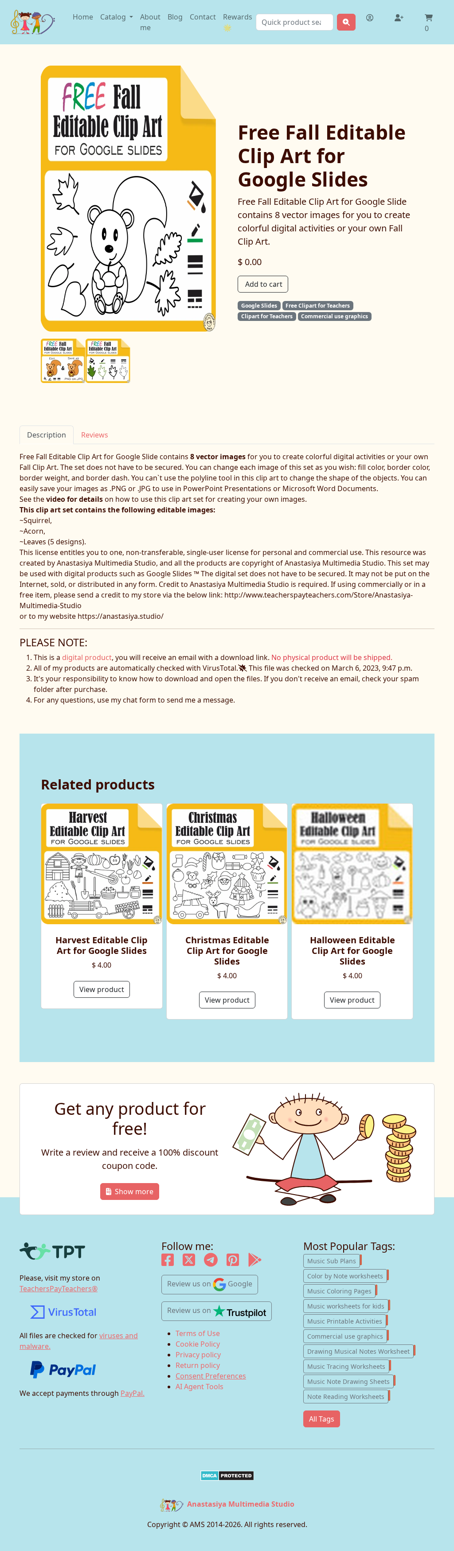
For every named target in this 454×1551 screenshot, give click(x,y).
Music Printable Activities (346, 1320)
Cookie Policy (198, 1344)
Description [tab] (46, 435)
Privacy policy (198, 1355)
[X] (189, 1262)
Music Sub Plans (333, 1260)
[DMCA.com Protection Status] (227, 1475)
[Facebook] (167, 1262)
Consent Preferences (211, 1376)
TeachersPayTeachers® (59, 1288)
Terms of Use (198, 1333)
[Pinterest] (233, 1262)
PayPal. (133, 1393)
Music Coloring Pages (341, 1290)
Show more (134, 1191)
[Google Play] (255, 1262)
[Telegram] (211, 1262)
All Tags (321, 1419)
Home (83, 17)
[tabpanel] (227, 536)
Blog (175, 17)
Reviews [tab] (94, 435)
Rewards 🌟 (237, 22)
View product (101, 989)
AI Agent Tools (199, 1386)
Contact (203, 17)
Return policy (198, 1365)
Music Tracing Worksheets (348, 1366)
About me (150, 22)
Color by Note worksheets (347, 1275)
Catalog (114, 17)
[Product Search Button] (346, 22)
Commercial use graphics (347, 1335)
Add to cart (263, 284)
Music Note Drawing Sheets (350, 1381)
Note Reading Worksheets (347, 1396)
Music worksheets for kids (347, 1305)
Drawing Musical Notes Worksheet (360, 1351)
